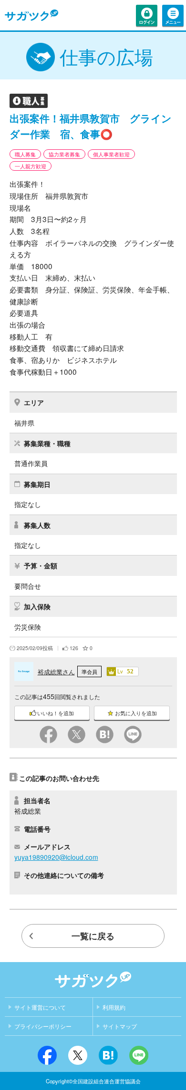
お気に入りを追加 (136, 713)
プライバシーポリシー (43, 1026)
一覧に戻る (93, 936)
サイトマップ (120, 1026)
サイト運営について (40, 1007)
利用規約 (114, 1007)
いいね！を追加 (55, 713)
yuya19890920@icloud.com (56, 857)
